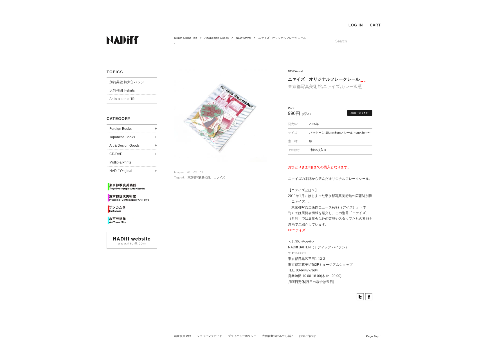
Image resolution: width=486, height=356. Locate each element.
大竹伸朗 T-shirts (122, 90)
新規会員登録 (182, 335)
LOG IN (355, 25)
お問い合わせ (307, 335)
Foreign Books (120, 129)
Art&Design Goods (216, 37)
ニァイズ (219, 177)
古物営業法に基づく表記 (277, 335)
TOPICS (115, 72)
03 (201, 172)
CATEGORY (118, 118)
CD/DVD (116, 154)
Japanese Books (122, 137)
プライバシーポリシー (242, 335)
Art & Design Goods (124, 146)
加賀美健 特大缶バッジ (126, 82)
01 (189, 172)
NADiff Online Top (185, 37)
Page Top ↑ (373, 336)
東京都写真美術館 (199, 177)
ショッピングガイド (209, 335)
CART (375, 25)
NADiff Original (120, 171)
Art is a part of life (122, 99)
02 (195, 172)
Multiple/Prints (120, 162)
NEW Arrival (243, 37)
